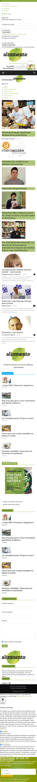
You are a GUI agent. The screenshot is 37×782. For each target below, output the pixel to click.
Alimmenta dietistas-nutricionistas (11, 274)
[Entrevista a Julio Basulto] (18, 323)
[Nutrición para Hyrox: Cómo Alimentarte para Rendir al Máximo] (18, 395)
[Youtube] (9, 14)
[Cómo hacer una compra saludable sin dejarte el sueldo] (18, 428)
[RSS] (6, 14)
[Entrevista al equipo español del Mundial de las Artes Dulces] (18, 114)
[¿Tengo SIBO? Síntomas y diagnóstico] (18, 380)
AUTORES (6, 4)
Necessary (5, 731)
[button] (3, 72)
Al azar (6, 97)
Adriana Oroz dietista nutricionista (13, 502)
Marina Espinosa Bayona (8, 138)
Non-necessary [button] (4, 743)
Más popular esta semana (11, 93)
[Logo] (6, 82)
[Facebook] (2, 14)
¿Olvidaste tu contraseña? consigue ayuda (14, 34)
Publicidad (7, 8)
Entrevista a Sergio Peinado (14, 188)
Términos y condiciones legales (18, 686)
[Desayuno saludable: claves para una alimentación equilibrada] (18, 446)
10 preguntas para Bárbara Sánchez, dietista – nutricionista (16, 271)
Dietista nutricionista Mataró (11, 504)
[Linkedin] (5, 14)
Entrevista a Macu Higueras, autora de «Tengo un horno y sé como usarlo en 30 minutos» (18, 215)
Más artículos (6, 461)
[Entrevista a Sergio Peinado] (18, 176)
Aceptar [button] (19, 696)
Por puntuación (8, 95)
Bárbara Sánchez (6, 305)
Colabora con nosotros (10, 6)
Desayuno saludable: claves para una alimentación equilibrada (17, 452)
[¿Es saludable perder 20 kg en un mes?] (18, 413)
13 (34, 305)
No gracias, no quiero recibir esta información (13, 781)
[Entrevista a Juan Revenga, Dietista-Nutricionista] (18, 292)
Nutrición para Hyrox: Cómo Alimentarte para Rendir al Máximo (18, 402)
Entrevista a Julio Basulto (12, 332)
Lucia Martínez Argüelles (8, 334)
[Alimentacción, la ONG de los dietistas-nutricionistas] (18, 149)
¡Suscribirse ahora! (7, 776)
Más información (26, 696)
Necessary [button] (3, 730)
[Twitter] (8, 14)
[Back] (2, 16)
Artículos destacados (10, 89)
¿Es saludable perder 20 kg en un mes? (18, 418)
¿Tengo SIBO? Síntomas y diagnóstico (17, 385)
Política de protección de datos (18, 688)
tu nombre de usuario (8, 24)
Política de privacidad (15, 642)
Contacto (6, 10)
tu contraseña (6, 30)
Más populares (8, 91)
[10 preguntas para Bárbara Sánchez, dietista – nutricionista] (18, 260)
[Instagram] (3, 14)
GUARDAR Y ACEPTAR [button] (6, 756)
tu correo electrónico (8, 43)
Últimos (6, 87)
